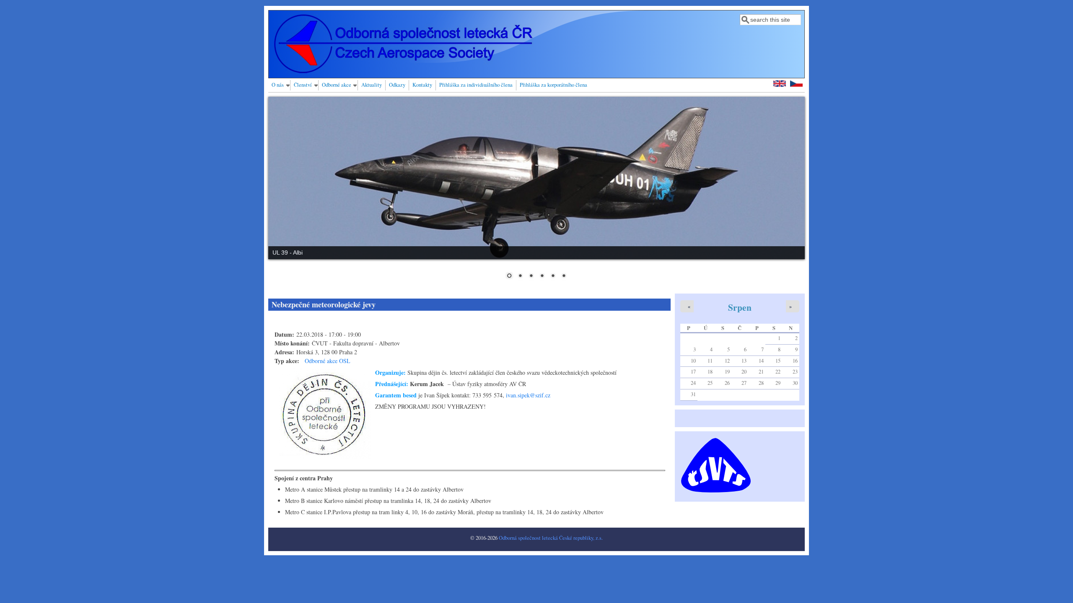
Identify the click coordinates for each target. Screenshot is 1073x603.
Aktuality (371, 84)
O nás (278, 84)
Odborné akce (336, 84)
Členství (303, 84)
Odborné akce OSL (327, 361)
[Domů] (403, 72)
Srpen (740, 307)
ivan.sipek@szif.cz (528, 395)
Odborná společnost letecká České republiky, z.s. (551, 537)
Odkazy (397, 84)
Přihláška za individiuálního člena (476, 84)
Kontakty (422, 84)
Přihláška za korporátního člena (553, 84)
